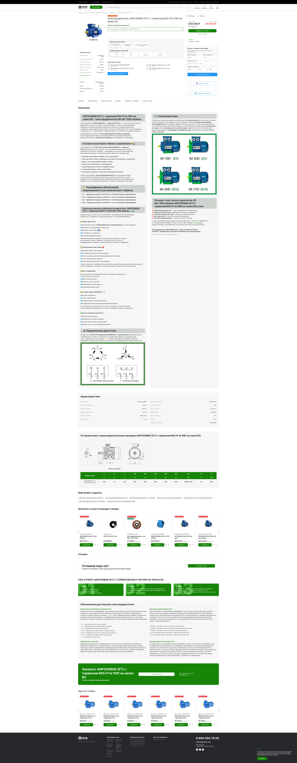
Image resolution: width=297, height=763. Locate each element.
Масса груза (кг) (192, 54)
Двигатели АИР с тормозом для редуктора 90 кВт (198, 498)
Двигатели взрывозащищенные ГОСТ (119, 746)
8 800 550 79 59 (207, 738)
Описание (81, 101)
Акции (202, 2)
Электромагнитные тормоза (137, 739)
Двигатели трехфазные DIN (119, 741)
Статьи (190, 2)
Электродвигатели (113, 737)
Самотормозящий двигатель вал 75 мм (116, 498)
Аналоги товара (147, 101)
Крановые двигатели (118, 751)
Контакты (216, 2)
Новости (208, 2)
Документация (92, 101)
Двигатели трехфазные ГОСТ (110, 741)
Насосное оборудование (161, 737)
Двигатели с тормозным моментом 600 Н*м (91, 498)
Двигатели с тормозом (110, 751)
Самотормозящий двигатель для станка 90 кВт (92, 501)
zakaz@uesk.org (184, 675)
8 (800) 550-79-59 (108, 2)
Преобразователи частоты (137, 743)
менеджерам (198, 223)
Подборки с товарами (132, 101)
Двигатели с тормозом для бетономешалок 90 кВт (121, 501)
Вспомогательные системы (138, 737)
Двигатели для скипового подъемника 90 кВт (169, 498)
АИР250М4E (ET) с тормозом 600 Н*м (90, 481)
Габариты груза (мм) (193, 66)
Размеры (183, 2)
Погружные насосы (158, 739)
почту (100, 593)
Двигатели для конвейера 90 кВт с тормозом (142, 498)
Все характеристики (85, 75)
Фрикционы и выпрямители (137, 741)
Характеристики (174, 2)
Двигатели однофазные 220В (110, 745)
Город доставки (192, 60)
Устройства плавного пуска (137, 745)
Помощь (196, 2)
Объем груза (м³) (207, 54)
